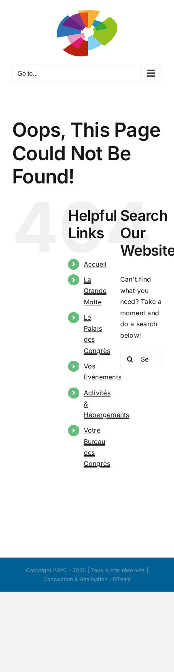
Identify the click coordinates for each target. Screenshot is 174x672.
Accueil (95, 264)
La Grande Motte (95, 291)
